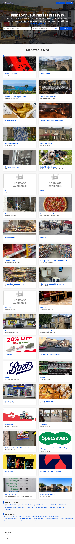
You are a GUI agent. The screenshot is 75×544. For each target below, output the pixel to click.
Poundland (44, 378)
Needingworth (63, 505)
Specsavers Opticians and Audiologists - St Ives (54, 449)
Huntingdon (8, 507)
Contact (69, 2)
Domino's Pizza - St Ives (49, 214)
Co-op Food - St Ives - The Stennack (53, 261)
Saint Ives (28, 505)
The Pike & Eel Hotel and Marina (51, 120)
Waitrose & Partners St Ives (50, 354)
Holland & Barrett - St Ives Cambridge (19, 448)
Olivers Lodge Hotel (47, 331)
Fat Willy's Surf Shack (48, 167)
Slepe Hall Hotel (46, 144)
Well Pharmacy (10, 495)
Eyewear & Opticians (52, 518)
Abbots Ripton (8, 509)
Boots (7, 190)
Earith (46, 507)
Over (47, 505)
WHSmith (43, 425)
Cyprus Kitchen (10, 120)
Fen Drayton (39, 507)
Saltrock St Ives (10, 214)
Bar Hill (61, 507)
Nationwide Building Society (50, 471)
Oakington (54, 505)
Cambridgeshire (37, 23)
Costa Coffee (10, 237)
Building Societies (24, 516)
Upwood (20, 505)
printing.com (9, 307)
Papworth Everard (38, 505)
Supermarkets (32, 521)
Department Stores (25, 518)
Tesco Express (10, 261)
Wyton (6, 505)
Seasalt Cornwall (11, 144)
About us (5, 537)
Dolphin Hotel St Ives (47, 495)
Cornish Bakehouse (47, 401)
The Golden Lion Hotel (48, 97)
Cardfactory (9, 401)
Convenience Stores (10, 518)
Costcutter (9, 425)
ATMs (6, 516)
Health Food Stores (66, 518)
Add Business (60, 2)
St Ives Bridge (45, 73)
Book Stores (13, 516)
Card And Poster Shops (39, 516)
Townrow (8, 354)
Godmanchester (18, 507)
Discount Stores (38, 518)
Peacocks (8, 331)
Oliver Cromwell (11, 73)
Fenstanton (29, 507)
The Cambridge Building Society (52, 284)
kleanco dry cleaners (12, 167)
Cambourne (54, 507)
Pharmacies (8, 521)
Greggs (43, 307)
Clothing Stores (54, 516)
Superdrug (44, 237)
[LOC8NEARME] (8, 2)
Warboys (13, 505)
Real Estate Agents (19, 521)
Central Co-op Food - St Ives (15, 284)
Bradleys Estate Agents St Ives (16, 97)
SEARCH (66, 28)
